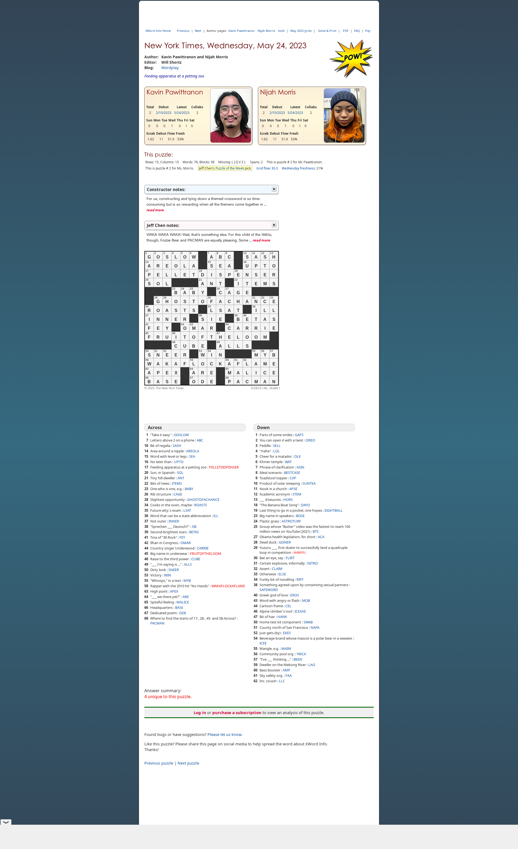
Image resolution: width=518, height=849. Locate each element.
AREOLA (192, 451)
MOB (306, 600)
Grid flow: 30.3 (267, 168)
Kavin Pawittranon (242, 31)
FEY (182, 537)
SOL (180, 472)
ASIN (300, 467)
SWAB (308, 622)
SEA (192, 456)
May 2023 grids (301, 31)
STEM (296, 494)
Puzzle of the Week (230, 168)
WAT (288, 461)
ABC (200, 440)
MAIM (286, 648)
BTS (316, 531)
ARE (186, 596)
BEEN (298, 659)
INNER (174, 521)
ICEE (263, 643)
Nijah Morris (266, 31)
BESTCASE (292, 472)
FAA (288, 675)
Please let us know (224, 734)
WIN (167, 575)
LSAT (187, 510)
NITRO (312, 563)
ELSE (282, 574)
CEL (288, 605)
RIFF (300, 579)
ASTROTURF (291, 521)
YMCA (301, 653)
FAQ (357, 31)
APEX (174, 591)
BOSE (300, 515)
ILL (215, 515)
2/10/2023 (163, 112)
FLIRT (290, 557)
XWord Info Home (158, 31)
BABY (189, 488)
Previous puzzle (158, 763)
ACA (321, 536)
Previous (183, 31)
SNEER (173, 569)
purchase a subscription (236, 712)
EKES (287, 632)
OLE (297, 456)
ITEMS (177, 483)
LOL (276, 451)
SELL (277, 445)
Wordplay (170, 67)
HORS (288, 499)
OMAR (185, 542)
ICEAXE (300, 611)
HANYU (300, 552)
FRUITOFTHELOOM (205, 553)
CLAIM (277, 568)
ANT (181, 478)
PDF (346, 31)
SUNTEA (309, 483)
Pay (367, 31)
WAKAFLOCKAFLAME (228, 585)
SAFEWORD (269, 589)
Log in (200, 712)
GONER (285, 542)
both (281, 31)
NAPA (315, 627)
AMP (286, 670)
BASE (179, 607)
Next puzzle (188, 763)
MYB (187, 580)
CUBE (195, 558)
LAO (311, 664)
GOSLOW (181, 434)
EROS (294, 595)
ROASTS (200, 504)
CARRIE (203, 548)
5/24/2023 (181, 112)
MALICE (182, 602)
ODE (182, 612)
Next (198, 31)
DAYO (305, 504)
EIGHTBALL (334, 510)
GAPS (299, 434)
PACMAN (157, 623)
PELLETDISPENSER (224, 467)
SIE (194, 526)
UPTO (178, 461)
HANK (282, 616)
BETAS (194, 531)
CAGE (177, 494)
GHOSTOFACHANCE (203, 499)
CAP (293, 478)
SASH (177, 445)
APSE (293, 488)
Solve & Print (327, 31)
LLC (282, 680)
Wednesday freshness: (299, 168)
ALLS (188, 564)
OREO (310, 440)
